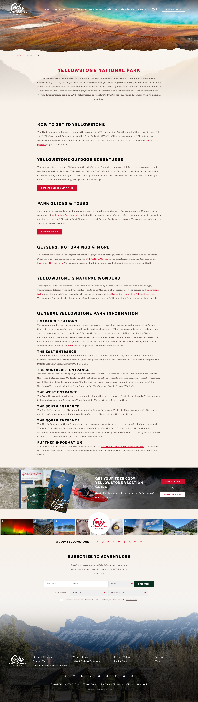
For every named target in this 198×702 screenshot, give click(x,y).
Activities (68, 9)
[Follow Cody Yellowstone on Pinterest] (113, 542)
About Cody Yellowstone (86, 661)
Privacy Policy (122, 657)
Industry (142, 9)
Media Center (121, 661)
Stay (47, 9)
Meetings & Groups (124, 9)
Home (14, 56)
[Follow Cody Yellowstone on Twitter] (130, 542)
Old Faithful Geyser (97, 259)
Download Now (172, 495)
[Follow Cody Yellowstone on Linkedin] (108, 542)
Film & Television (42, 657)
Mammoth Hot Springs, (50, 263)
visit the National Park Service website (122, 447)
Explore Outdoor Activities (57, 188)
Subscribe (144, 584)
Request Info (173, 9)
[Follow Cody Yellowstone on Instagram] (102, 542)
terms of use (131, 600)
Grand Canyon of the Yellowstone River (133, 294)
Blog (157, 661)
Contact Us (39, 661)
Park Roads (74, 346)
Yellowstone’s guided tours (67, 215)
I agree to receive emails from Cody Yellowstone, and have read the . (101, 600)
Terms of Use (80, 657)
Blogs (108, 9)
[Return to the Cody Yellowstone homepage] (17, 9)
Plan (79, 9)
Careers (159, 657)
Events (56, 9)
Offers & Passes (93, 9)
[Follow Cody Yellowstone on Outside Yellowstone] (141, 542)
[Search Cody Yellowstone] (189, 9)
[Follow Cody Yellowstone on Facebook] (97, 542)
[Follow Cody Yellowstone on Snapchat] (119, 542)
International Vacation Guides (50, 666)
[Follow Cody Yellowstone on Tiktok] (124, 542)
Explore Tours (49, 232)
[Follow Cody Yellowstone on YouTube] (135, 542)
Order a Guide (173, 482)
